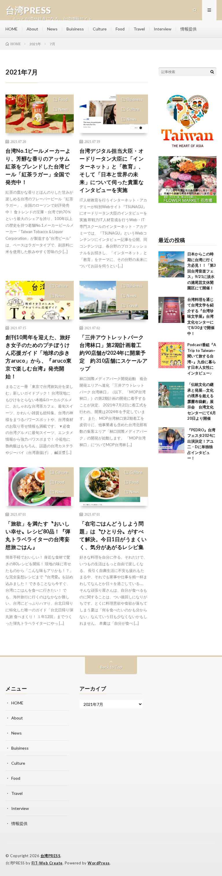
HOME (11, 28)
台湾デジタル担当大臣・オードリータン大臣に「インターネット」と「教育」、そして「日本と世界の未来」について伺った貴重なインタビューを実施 (111, 170)
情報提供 (188, 28)
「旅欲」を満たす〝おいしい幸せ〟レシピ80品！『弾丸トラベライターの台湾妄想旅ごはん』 (38, 535)
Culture (100, 28)
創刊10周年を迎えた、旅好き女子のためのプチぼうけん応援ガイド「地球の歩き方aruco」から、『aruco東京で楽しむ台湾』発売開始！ (38, 356)
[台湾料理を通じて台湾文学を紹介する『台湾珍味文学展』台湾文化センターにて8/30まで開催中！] (171, 310)
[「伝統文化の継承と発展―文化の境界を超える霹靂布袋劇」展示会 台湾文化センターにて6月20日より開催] (171, 395)
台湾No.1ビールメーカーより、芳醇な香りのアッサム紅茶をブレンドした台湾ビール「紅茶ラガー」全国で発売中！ (38, 166)
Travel (139, 28)
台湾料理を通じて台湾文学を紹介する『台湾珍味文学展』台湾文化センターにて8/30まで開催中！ (200, 316)
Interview (162, 28)
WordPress (99, 863)
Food (120, 28)
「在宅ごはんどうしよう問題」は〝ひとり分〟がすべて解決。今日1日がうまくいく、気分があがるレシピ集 (113, 535)
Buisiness (75, 28)
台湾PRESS (50, 855)
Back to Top (111, 666)
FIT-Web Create (47, 863)
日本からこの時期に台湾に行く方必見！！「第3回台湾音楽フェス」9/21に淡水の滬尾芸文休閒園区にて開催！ (201, 271)
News (52, 28)
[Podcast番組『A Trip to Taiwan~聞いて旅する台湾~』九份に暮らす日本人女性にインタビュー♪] (171, 355)
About (32, 28)
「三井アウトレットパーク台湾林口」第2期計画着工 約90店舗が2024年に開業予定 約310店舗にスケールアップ (113, 353)
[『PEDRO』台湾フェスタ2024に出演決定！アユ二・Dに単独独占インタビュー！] (171, 440)
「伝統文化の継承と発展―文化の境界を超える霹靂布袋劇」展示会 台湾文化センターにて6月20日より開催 (201, 401)
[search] (212, 71)
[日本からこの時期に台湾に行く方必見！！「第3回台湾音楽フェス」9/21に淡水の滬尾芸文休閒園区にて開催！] (171, 264)
